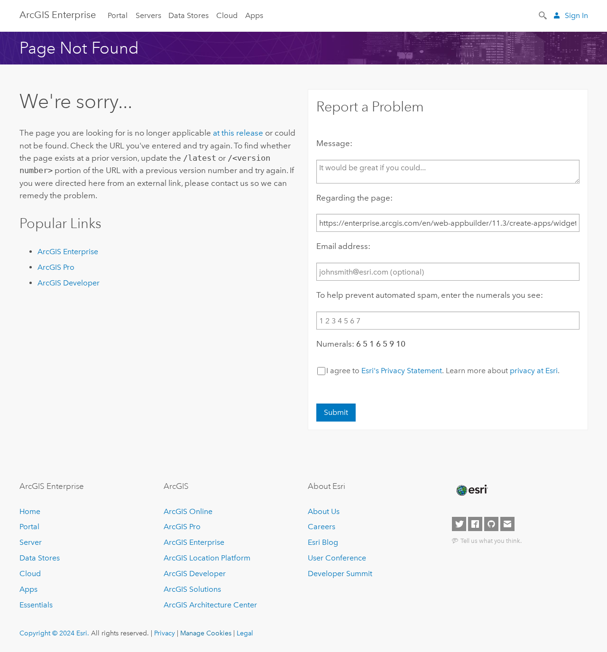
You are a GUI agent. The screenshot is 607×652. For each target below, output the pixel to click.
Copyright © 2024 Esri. (54, 633)
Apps (254, 15)
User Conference (337, 557)
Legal (245, 633)
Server (30, 542)
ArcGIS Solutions (192, 589)
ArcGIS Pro (55, 267)
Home (29, 511)
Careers (321, 526)
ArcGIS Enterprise (57, 14)
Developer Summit (340, 573)
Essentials (36, 604)
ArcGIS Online (188, 511)
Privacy (164, 633)
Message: (334, 143)
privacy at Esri (534, 370)
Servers (148, 15)
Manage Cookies (205, 633)
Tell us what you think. (491, 540)
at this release (238, 133)
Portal (118, 15)
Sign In (576, 15)
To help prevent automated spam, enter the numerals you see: (429, 295)
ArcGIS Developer (68, 282)
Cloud (227, 15)
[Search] (543, 14)
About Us (324, 511)
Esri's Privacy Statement (401, 370)
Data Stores (188, 15)
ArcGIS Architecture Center (210, 604)
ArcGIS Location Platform (207, 557)
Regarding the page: (354, 197)
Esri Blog (323, 542)
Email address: (343, 246)
